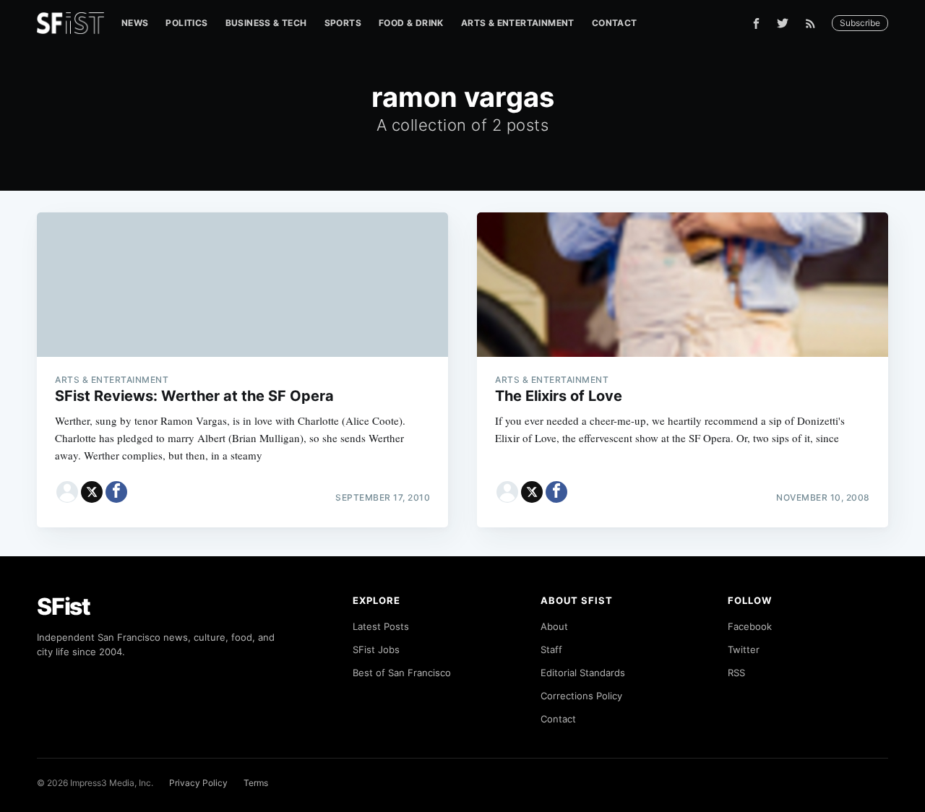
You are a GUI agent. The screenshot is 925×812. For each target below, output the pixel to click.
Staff (551, 649)
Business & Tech (266, 22)
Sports (342, 22)
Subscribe (860, 22)
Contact (614, 22)
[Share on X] (91, 492)
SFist (63, 606)
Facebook (750, 626)
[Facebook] (756, 23)
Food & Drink (411, 22)
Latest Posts (381, 626)
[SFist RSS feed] (814, 23)
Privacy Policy (198, 782)
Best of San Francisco (402, 672)
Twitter (744, 649)
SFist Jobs (376, 649)
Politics (186, 22)
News (135, 22)
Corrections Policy (581, 695)
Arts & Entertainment (518, 22)
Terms (256, 782)
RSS (736, 672)
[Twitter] (782, 23)
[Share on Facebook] (116, 492)
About (554, 626)
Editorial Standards (583, 672)
